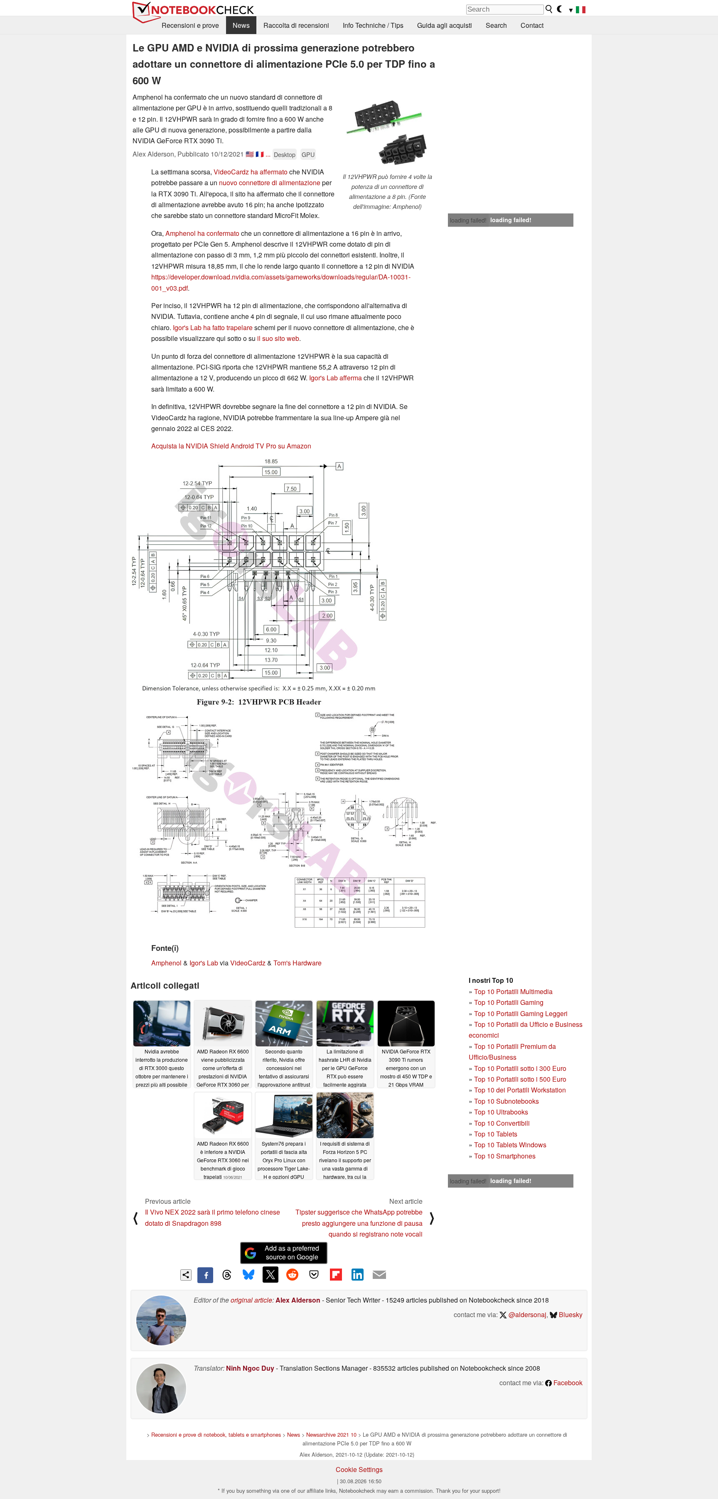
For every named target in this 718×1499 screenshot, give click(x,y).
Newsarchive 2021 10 (331, 1434)
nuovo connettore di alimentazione (269, 182)
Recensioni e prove (190, 25)
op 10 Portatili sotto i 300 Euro (522, 1068)
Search (496, 25)
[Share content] (186, 1275)
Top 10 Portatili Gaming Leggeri (521, 1013)
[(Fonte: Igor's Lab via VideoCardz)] (259, 583)
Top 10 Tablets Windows (510, 1144)
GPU (308, 154)
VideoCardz (248, 962)
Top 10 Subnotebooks (506, 1101)
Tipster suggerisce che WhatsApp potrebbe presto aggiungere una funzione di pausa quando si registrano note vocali (359, 1223)
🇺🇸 (250, 154)
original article (251, 1300)
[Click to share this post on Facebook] (205, 1275)
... (268, 154)
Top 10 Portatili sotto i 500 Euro (520, 1079)
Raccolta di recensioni (296, 25)
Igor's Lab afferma (335, 377)
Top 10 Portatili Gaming (508, 1002)
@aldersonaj (526, 1314)
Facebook (567, 1382)
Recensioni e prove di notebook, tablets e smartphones (216, 1434)
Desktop (284, 154)
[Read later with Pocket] (314, 1274)
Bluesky (570, 1314)
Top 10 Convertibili (502, 1123)
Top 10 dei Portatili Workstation (520, 1090)
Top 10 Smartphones (505, 1156)
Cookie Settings (359, 1469)
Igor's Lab (203, 962)
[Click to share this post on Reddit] (292, 1274)
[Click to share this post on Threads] (227, 1275)
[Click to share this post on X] (270, 1274)
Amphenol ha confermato (202, 233)
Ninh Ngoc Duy (250, 1368)
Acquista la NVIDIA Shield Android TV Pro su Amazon (231, 446)
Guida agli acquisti (444, 25)
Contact (532, 25)
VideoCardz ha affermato (251, 171)
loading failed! (468, 220)
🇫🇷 (260, 154)
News (241, 25)
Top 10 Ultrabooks (501, 1112)
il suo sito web (278, 338)
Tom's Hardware (297, 962)
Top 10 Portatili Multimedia (513, 991)
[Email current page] (379, 1275)
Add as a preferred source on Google (292, 1252)
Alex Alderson (297, 1300)
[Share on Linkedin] (357, 1274)
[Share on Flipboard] (336, 1274)
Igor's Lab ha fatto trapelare (213, 327)
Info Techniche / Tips (373, 25)
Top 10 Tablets (495, 1134)
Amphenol (166, 962)
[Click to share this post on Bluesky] (248, 1275)
